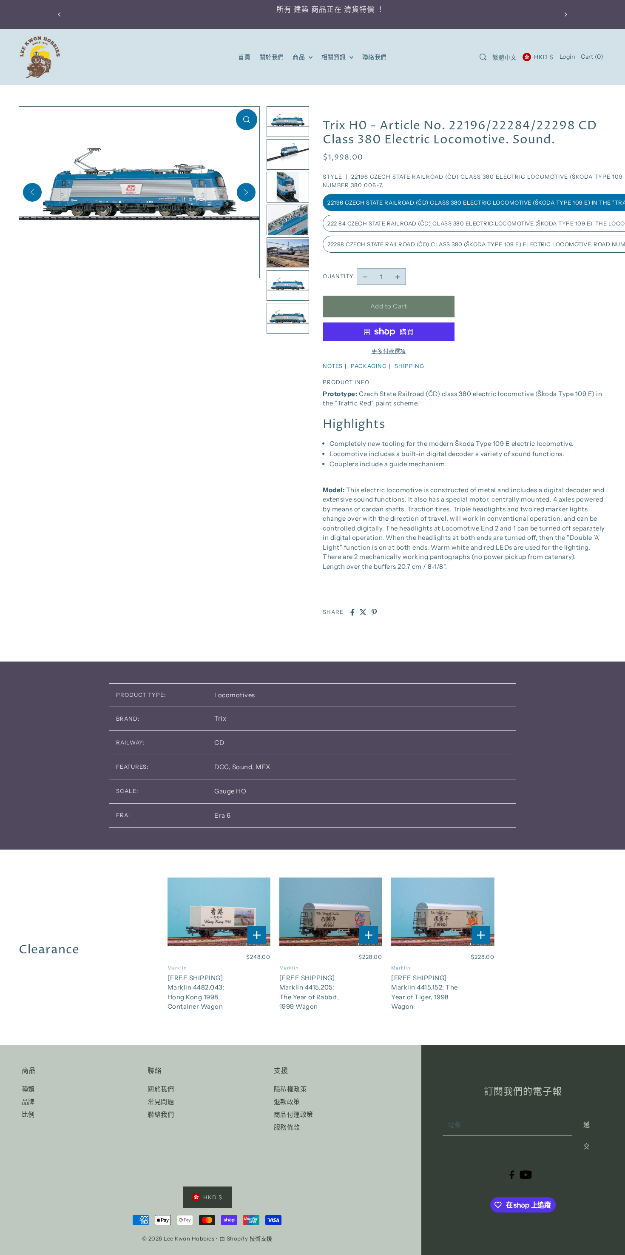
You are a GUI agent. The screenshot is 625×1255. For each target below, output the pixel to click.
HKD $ (543, 57)
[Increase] (397, 276)
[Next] (246, 192)
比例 (28, 1114)
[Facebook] (511, 1174)
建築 (284, 10)
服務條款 (287, 1127)
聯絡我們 (161, 1114)
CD (219, 743)
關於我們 (161, 1089)
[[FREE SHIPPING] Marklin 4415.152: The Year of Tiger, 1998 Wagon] (442, 912)
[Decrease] (365, 276)
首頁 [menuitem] (244, 57)
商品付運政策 (293, 1114)
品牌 (28, 1102)
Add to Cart (388, 306)
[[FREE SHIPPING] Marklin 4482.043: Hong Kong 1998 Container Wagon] (219, 912)
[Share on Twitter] (363, 612)
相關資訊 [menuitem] (334, 57)
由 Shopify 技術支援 (246, 1238)
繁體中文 (504, 57)
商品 (300, 57)
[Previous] (32, 192)
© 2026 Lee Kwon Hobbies (178, 1238)
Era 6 (222, 815)
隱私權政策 (290, 1089)
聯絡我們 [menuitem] (374, 57)
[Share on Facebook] (352, 612)
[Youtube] (526, 1174)
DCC (222, 767)
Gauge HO (230, 791)
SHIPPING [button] (409, 365)
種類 (28, 1089)
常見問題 (161, 1102)
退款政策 (287, 1102)
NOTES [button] (333, 365)
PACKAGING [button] (369, 365)
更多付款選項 (389, 351)
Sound (243, 767)
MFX (263, 767)
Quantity (338, 276)
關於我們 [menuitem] (271, 57)
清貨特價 (342, 10)
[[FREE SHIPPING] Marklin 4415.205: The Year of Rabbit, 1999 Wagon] (331, 912)
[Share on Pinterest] (374, 612)
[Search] (483, 57)
